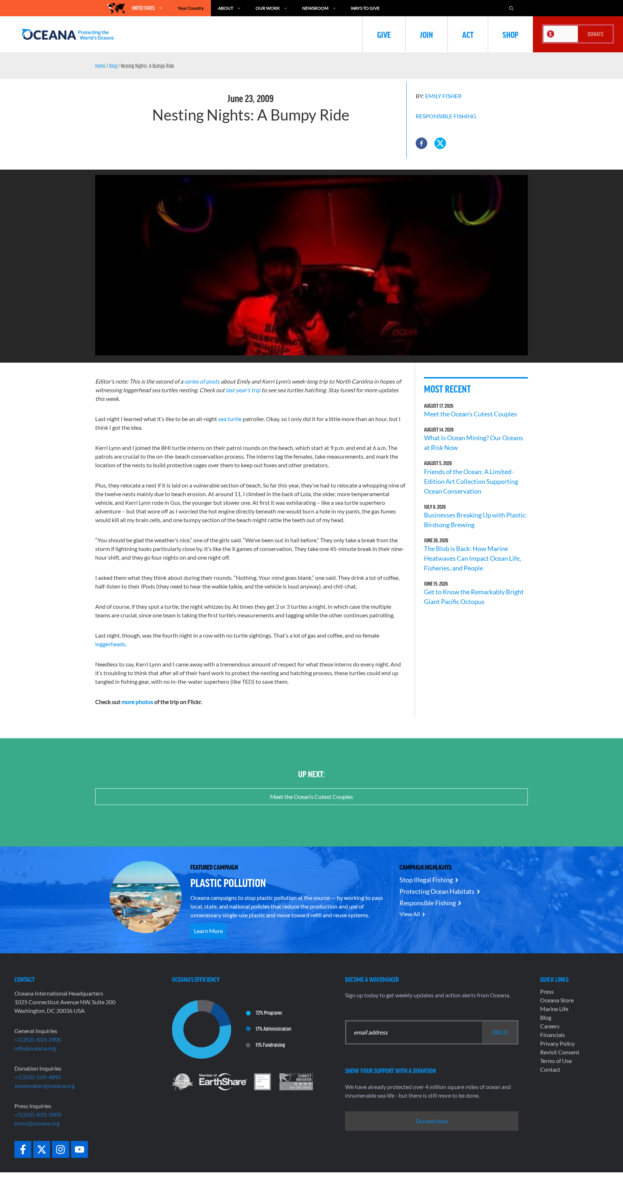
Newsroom (315, 8)
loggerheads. (111, 643)
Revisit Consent (559, 1052)
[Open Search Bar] (511, 8)
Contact (550, 1069)
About (225, 8)
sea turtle (230, 418)
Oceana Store (557, 1000)
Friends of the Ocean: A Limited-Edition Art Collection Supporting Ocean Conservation (471, 481)
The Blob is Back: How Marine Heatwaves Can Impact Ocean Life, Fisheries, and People (472, 558)
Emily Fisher (443, 95)
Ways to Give (365, 8)
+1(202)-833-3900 (37, 1039)
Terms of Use (556, 1060)
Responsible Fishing (446, 116)
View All (409, 913)
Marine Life (554, 1008)
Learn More (208, 930)
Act (467, 34)
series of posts (201, 381)
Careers (550, 1026)
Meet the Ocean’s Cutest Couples (470, 414)
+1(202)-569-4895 (37, 1076)
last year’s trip (243, 389)
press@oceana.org (36, 1123)
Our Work (268, 8)
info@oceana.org (35, 1048)
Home (100, 66)
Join (426, 34)
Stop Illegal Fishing (426, 880)
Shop (510, 34)
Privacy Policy (557, 1043)
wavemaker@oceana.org (44, 1085)
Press (547, 991)
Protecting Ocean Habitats (436, 891)
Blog (113, 66)
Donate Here (432, 1120)
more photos (137, 701)
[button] (421, 143)
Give (384, 34)
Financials (552, 1034)
